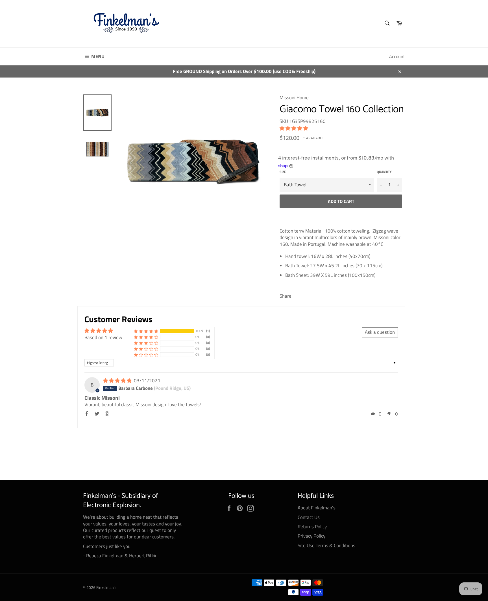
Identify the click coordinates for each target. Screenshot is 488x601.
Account (397, 56)
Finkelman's (106, 587)
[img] (118, 380)
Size (283, 172)
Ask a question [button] (380, 332)
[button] (294, 128)
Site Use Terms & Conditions (326, 545)
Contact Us (309, 517)
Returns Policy (312, 526)
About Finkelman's (317, 507)
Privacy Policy (311, 536)
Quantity (384, 172)
